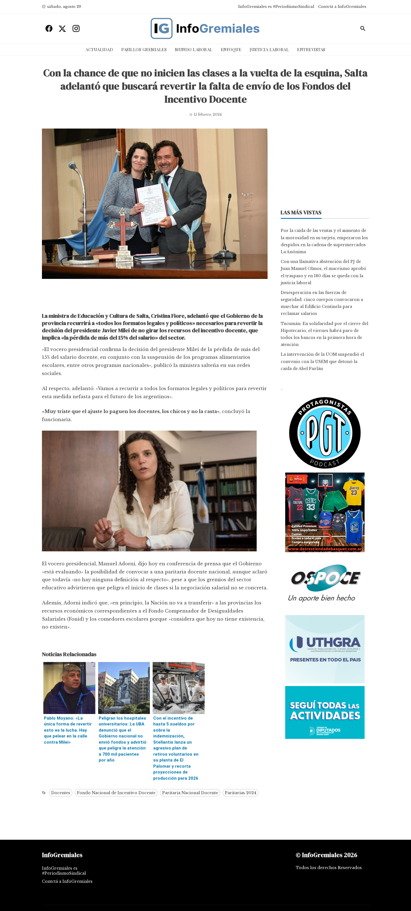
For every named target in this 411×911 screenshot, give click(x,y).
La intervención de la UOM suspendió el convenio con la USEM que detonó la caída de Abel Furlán (322, 361)
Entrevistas (311, 49)
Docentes (60, 792)
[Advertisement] (155, 297)
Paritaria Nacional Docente (190, 792)
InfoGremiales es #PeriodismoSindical (276, 6)
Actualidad (99, 49)
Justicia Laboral (269, 49)
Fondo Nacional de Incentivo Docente (116, 792)
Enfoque (231, 49)
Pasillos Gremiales (144, 49)
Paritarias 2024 (240, 792)
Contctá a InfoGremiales (342, 6)
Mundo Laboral (193, 49)
